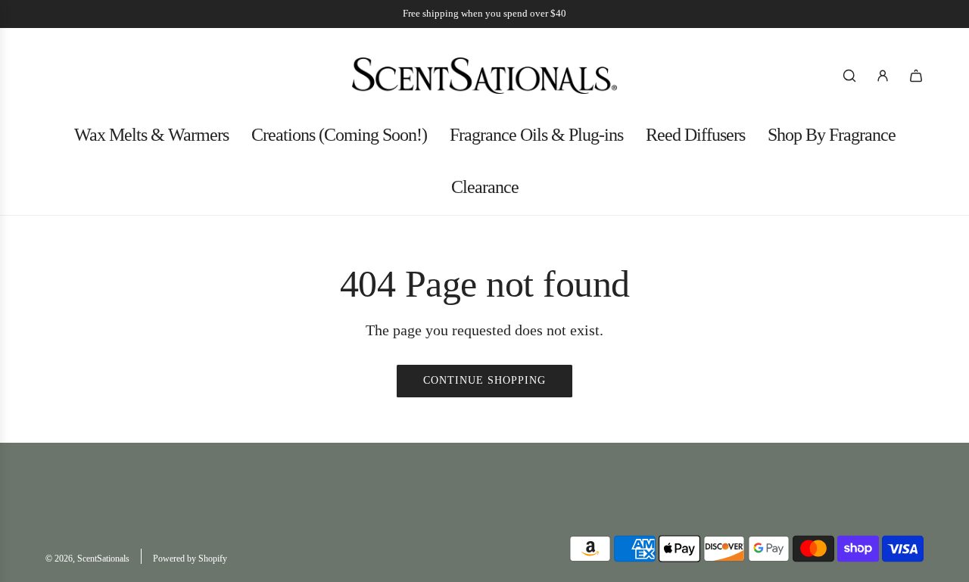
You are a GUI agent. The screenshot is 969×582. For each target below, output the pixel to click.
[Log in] (882, 75)
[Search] (849, 75)
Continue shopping (484, 380)
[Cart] (916, 75)
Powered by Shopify (190, 558)
